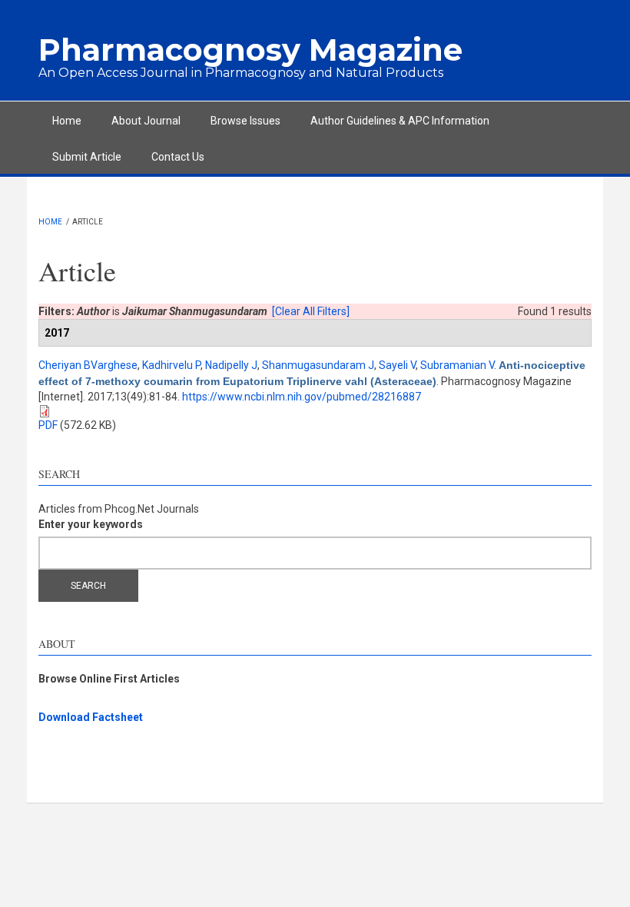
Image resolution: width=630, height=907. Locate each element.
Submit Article (86, 157)
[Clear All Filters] (311, 311)
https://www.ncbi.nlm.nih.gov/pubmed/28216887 (301, 396)
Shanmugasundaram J (318, 365)
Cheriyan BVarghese (88, 365)
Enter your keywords (90, 524)
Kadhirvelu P (171, 365)
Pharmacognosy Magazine (250, 49)
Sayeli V (397, 365)
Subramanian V (457, 365)
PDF (48, 425)
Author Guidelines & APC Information (399, 121)
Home (66, 121)
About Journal (146, 121)
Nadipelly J (231, 365)
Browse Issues (245, 121)
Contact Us (177, 157)
